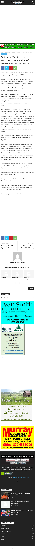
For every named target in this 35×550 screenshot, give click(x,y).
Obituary (3, 533)
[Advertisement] (17, 23)
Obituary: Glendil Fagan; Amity (7, 247)
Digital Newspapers (6, 531)
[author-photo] (17, 256)
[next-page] (18, 283)
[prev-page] (16, 283)
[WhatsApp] (15, 68)
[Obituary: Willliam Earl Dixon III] (6, 274)
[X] (7, 68)
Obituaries (7, 52)
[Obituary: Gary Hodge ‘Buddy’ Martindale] (17, 274)
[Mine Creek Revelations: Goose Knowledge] (5, 504)
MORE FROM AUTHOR (23, 267)
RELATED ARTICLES (11, 267)
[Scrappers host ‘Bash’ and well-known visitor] (5, 495)
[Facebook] (2, 68)
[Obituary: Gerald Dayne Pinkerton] (29, 274)
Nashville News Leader (8, 63)
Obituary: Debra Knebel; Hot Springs (27, 247)
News (2, 539)
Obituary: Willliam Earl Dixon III (5, 279)
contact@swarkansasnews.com (20, 477)
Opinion (3, 536)
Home (2, 52)
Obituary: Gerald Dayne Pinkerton (28, 279)
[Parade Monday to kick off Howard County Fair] (5, 513)
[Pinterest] (11, 68)
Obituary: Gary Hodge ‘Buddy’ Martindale (17, 279)
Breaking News (5, 528)
